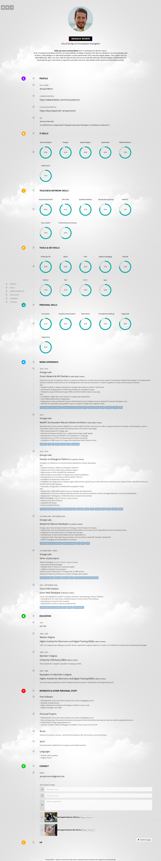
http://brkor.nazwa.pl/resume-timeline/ (82, 859)
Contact (13, 302)
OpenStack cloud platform (60, 403)
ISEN (91, 641)
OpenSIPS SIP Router (49, 503)
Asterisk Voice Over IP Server (51, 500)
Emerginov (44, 463)
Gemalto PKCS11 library (50, 567)
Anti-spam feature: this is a (68, 817)
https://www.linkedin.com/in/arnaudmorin (60, 99)
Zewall (90, 433)
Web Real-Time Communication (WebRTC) (55, 426)
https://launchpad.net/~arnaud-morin (58, 110)
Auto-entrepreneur (48, 720)
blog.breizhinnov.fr (64, 722)
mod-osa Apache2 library (50, 505)
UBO (63, 660)
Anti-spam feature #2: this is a (69, 830)
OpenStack (45, 564)
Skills (12, 287)
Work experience (17, 291)
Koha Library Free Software (88, 599)
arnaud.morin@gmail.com (52, 776)
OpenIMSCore (103, 530)
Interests (14, 298)
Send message (145, 840)
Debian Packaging (47, 539)
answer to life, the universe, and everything (89, 735)
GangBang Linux (87, 700)
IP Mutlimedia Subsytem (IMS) (66, 530)
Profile (13, 284)
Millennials (43, 58)
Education (14, 295)
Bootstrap (112, 859)
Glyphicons (102, 859)
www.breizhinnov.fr (126, 720)
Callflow (44, 569)
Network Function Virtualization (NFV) (54, 380)
